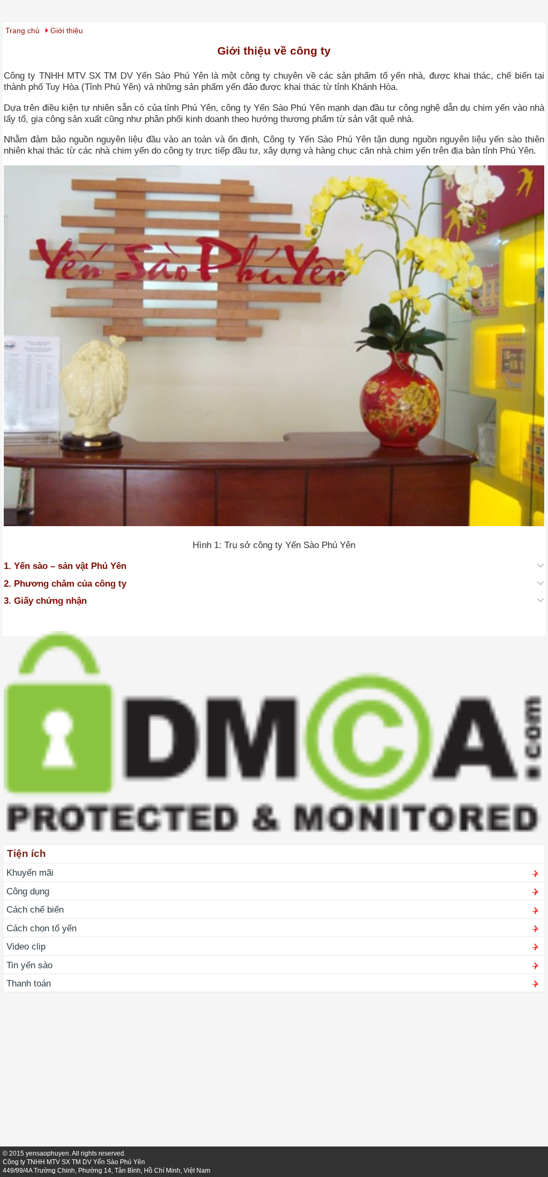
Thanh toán (28, 983)
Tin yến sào (29, 965)
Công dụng (27, 891)
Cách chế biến (35, 909)
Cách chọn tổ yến (41, 928)
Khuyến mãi (30, 872)
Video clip (25, 946)
